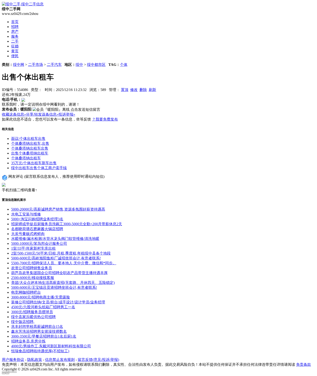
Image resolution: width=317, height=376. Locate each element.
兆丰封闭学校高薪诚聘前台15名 (37, 327)
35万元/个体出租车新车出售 (34, 163)
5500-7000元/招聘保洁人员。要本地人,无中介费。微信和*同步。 (63, 263)
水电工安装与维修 (26, 214)
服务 (15, 36)
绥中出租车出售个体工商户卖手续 (39, 168)
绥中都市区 (96, 65)
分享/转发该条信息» (42, 114)
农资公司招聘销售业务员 (31, 268)
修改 (134, 90)
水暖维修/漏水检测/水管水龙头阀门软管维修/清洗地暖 (55, 239)
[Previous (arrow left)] (4, 373)
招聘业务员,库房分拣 (28, 341)
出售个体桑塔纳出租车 (29, 153)
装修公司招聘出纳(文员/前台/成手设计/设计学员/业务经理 (58, 302)
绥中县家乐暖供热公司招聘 (33, 317)
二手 (15, 41)
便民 (15, 56)
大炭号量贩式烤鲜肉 (28, 234)
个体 (123, 65)
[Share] (7, 372)
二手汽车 (54, 65)
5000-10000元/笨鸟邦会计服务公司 (39, 243)
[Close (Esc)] (4, 372)
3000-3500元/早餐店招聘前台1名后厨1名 (43, 336)
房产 (15, 32)
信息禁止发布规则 (60, 360)
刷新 (152, 90)
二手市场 (35, 65)
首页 (15, 22)
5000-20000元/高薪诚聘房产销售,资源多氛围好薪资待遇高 (58, 209)
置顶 (124, 90)
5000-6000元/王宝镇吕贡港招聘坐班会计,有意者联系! (54, 287)
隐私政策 (34, 360)
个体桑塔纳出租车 (26, 158)
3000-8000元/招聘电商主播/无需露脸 (40, 297)
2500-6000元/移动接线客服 (32, 278)
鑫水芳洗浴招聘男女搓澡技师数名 (39, 331)
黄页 (15, 51)
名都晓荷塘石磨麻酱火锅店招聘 (37, 229)
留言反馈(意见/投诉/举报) (98, 360)
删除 (143, 90)
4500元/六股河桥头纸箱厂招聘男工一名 (43, 307)
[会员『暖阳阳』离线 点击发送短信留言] (66, 109)
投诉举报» (66, 114)
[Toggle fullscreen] (11, 372)
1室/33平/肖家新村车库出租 (33, 248)
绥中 (79, 65)
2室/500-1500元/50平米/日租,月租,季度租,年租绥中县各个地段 (61, 253)
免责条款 (303, 364)
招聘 (15, 27)
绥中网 (18, 65)
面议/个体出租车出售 (28, 139)
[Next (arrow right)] (7, 373)
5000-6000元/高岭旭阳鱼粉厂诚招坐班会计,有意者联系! (56, 258)
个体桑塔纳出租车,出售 (30, 143)
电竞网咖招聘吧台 (26, 292)
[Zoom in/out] (15, 372)
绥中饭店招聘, (22, 322)
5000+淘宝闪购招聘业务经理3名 (37, 219)
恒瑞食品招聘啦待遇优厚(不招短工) (40, 351)
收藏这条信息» (14, 114)
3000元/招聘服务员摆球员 (32, 312)
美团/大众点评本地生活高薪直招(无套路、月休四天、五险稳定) (63, 283)
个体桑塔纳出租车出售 (29, 148)
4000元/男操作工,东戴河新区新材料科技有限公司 (51, 346)
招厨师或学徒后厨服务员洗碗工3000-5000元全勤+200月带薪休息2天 (66, 224)
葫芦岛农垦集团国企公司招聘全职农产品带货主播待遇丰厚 (59, 273)
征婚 (15, 46)
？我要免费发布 (105, 119)
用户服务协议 (13, 360)
